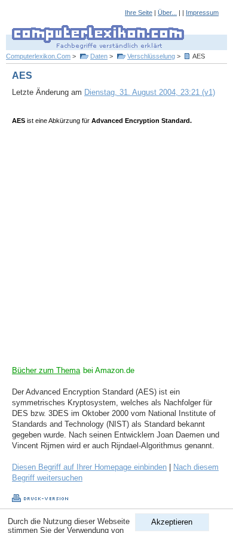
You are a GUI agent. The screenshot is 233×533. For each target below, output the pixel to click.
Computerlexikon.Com (38, 56)
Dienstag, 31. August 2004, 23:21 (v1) (149, 92)
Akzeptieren (171, 521)
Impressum (202, 12)
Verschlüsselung (151, 56)
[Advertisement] (116, 249)
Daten (99, 56)
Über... (167, 12)
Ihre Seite (138, 12)
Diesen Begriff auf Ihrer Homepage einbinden (89, 467)
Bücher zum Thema (46, 370)
